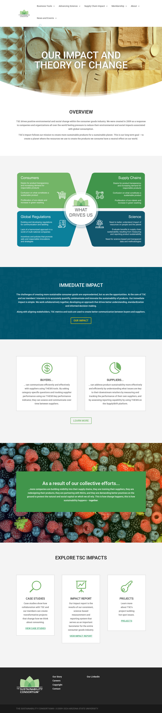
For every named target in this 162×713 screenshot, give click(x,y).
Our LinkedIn (93, 676)
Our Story (57, 676)
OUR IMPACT (81, 320)
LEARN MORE (81, 420)
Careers (56, 680)
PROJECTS (126, 621)
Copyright (57, 684)
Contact (56, 688)
